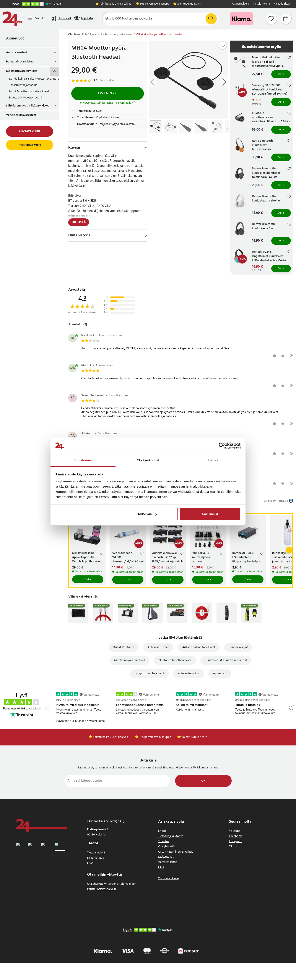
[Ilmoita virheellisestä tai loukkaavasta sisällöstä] (291, 356)
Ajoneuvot (15, 38)
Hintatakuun (29, 131)
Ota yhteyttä (166, 846)
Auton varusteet (16, 52)
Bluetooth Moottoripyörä (25, 97)
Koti (84, 34)
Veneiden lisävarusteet (21, 115)
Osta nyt (107, 93)
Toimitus (163, 841)
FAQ (90, 862)
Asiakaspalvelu (240, 4)
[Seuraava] (289, 550)
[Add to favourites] (223, 45)
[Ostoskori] (285, 18)
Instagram (235, 841)
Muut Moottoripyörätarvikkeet (29, 91)
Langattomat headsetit (149, 673)
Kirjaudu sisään (282, 4)
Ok (203, 780)
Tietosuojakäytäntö (170, 836)
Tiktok (233, 846)
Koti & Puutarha (123, 647)
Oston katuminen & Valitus (175, 851)
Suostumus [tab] (83, 460)
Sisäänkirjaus (95, 857)
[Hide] (146, 147)
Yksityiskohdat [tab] (148, 460)
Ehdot (162, 831)
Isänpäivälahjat (238, 647)
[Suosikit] (271, 18)
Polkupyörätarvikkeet (20, 61)
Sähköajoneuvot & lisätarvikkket (27, 105)
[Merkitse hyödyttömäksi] (283, 356)
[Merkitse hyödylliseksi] (275, 356)
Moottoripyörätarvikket (21, 71)
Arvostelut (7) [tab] (77, 324)
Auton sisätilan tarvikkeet (198, 647)
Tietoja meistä (261, 4)
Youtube (234, 831)
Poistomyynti (30, 145)
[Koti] (12, 18)
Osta (281, 74)
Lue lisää (79, 222)
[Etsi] (211, 18)
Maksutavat (166, 856)
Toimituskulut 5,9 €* (189, 4)
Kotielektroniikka (189, 673)
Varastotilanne (167, 862)
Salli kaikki (210, 514)
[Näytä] (146, 235)
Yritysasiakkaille (168, 878)
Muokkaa (145, 514)
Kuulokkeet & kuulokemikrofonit (226, 660)
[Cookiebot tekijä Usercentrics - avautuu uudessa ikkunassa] (222, 446)
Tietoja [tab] (213, 460)
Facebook (235, 836)
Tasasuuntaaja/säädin (23, 85)
